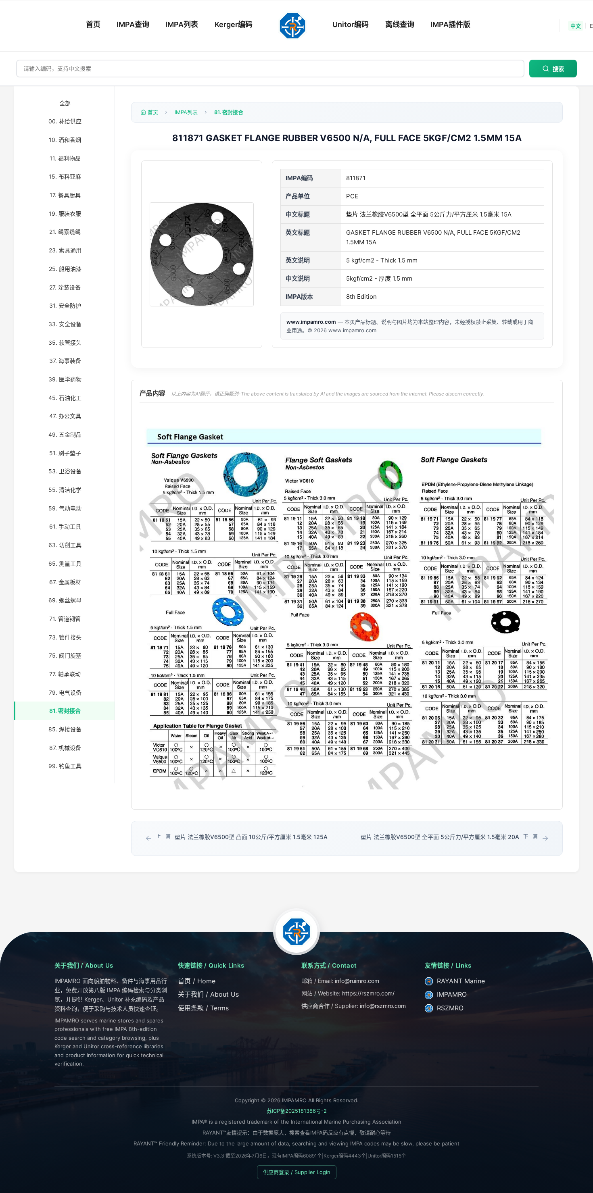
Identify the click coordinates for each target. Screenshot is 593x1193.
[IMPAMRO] (296, 931)
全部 (65, 103)
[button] (202, 254)
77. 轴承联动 (65, 673)
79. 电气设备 (65, 692)
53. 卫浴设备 (64, 471)
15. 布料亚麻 (65, 176)
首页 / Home (196, 981)
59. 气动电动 (64, 508)
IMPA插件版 (450, 24)
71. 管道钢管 (65, 618)
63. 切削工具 (64, 545)
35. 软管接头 (64, 342)
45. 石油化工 (64, 397)
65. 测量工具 (64, 563)
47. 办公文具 (65, 416)
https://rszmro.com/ (368, 993)
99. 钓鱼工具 (64, 766)
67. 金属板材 (65, 582)
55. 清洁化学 (64, 489)
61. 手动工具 (65, 526)
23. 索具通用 (65, 250)
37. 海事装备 (65, 361)
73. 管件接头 (65, 637)
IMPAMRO (451, 994)
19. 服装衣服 (65, 213)
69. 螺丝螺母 (64, 600)
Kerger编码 (234, 24)
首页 (93, 24)
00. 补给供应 (64, 121)
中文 (575, 26)
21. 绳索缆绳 (65, 232)
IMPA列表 (181, 24)
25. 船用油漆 (65, 268)
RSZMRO (449, 1008)
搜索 (558, 69)
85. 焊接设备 (64, 729)
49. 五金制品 (64, 434)
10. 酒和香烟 (65, 139)
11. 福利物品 (65, 158)
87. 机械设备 (65, 747)
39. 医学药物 (64, 379)
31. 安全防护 (65, 305)
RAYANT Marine (460, 981)
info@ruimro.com (357, 980)
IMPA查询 (133, 24)
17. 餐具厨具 (65, 195)
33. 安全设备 (64, 324)
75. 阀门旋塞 (65, 655)
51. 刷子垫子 (65, 453)
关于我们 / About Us (208, 994)
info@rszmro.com (383, 1005)
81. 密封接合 (65, 711)
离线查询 (399, 24)
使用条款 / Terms (203, 1008)
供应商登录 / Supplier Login (296, 1172)
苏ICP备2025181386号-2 (297, 1111)
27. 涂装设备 (65, 287)
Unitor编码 (350, 24)
